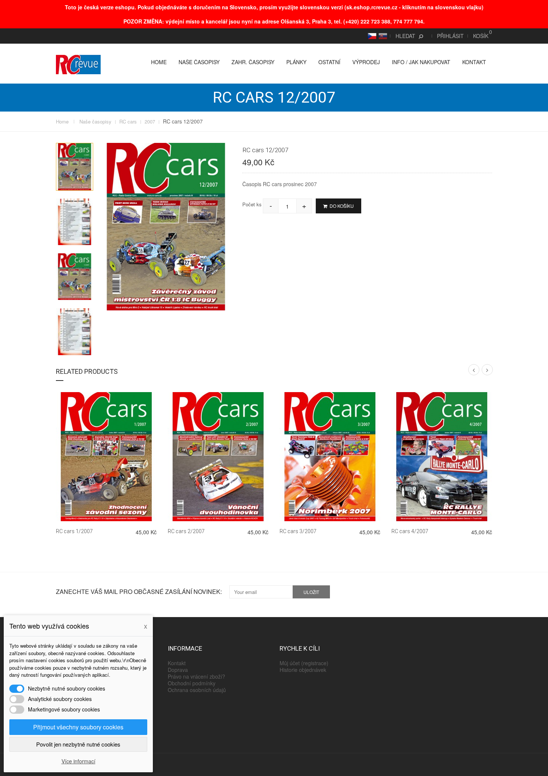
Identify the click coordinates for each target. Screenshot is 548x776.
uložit (311, 592)
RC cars (128, 121)
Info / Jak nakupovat (421, 62)
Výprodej (366, 62)
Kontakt (474, 62)
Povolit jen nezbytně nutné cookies (78, 744)
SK (381, 36)
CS (371, 36)
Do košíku (341, 206)
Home (159, 62)
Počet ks (252, 204)
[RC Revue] (78, 64)
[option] (74, 166)
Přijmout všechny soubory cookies (78, 727)
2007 (150, 121)
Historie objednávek (303, 669)
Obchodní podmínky (191, 683)
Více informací (78, 761)
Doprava (178, 669)
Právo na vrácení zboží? (196, 676)
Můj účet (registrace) (304, 663)
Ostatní (329, 62)
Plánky (296, 62)
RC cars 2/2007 (186, 531)
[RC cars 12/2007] (74, 166)
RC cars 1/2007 (74, 531)
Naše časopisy (199, 62)
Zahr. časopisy (253, 62)
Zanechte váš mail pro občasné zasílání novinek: (139, 591)
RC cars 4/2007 (409, 531)
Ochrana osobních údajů (197, 690)
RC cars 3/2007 (298, 531)
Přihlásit (450, 36)
